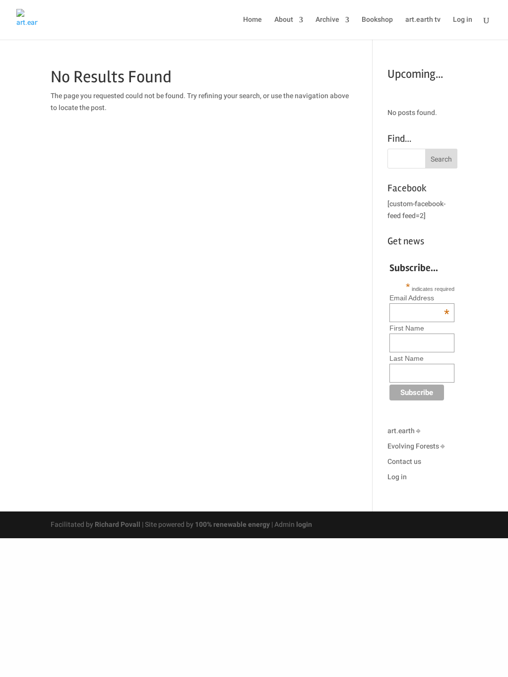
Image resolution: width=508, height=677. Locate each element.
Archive (327, 20)
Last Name (406, 358)
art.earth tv (423, 20)
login (304, 524)
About (283, 20)
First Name (406, 328)
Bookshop (377, 20)
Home (252, 20)
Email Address (419, 298)
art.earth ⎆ (403, 431)
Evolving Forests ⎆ (415, 446)
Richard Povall (117, 524)
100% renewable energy (232, 524)
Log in (462, 20)
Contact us (404, 461)
